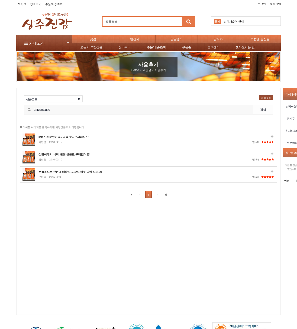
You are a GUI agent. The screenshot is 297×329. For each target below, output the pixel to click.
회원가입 (275, 4)
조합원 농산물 (260, 39)
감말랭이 (177, 39)
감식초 (218, 39)
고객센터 (213, 47)
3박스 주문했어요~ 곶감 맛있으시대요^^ (64, 136)
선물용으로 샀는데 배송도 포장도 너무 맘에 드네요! (70, 171)
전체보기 (266, 98)
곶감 (93, 39)
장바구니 (35, 4)
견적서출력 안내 (234, 21)
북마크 (22, 4)
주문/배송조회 (54, 4)
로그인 (262, 4)
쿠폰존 (186, 47)
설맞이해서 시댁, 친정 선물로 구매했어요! (64, 154)
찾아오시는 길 (245, 47)
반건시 (134, 39)
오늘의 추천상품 (91, 47)
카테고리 (36, 43)
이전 (286, 180)
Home (135, 70)
